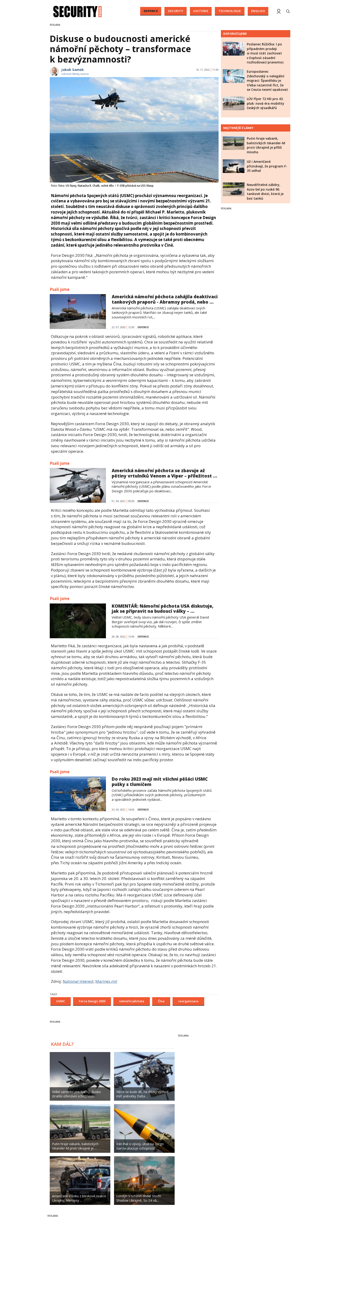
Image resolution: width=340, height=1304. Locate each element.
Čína (161, 1001)
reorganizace (188, 1001)
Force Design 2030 (92, 1001)
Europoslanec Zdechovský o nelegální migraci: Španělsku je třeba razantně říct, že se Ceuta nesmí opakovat (267, 80)
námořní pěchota (131, 1001)
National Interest (78, 981)
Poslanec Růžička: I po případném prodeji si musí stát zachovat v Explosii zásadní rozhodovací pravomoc (265, 53)
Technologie (229, 11)
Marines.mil (106, 981)
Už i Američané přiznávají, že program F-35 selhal (267, 166)
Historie (200, 11)
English (258, 11)
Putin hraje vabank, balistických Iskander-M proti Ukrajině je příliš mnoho (266, 145)
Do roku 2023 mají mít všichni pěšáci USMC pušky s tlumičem (160, 781)
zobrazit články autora (75, 73)
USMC (60, 1001)
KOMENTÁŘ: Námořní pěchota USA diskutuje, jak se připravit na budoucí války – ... (162, 608)
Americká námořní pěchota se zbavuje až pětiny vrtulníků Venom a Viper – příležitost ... (164, 473)
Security (175, 11)
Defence (151, 11)
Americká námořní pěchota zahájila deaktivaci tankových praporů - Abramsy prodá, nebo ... (165, 299)
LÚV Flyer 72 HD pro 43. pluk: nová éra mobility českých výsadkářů (265, 103)
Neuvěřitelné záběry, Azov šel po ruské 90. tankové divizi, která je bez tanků (265, 191)
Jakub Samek (72, 69)
